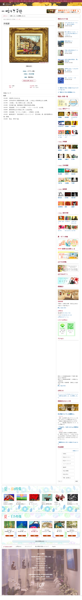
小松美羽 (67, 126)
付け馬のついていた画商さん (66, 414)
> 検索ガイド (75, 450)
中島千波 (60, 183)
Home (4, 19)
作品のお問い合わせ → (29, 80)
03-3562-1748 (42, 563)
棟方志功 (60, 197)
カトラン (60, 230)
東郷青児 (60, 150)
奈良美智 (67, 117)
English (54, 546)
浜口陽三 (67, 197)
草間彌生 (60, 117)
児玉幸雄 (13, 19)
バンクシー (73, 135)
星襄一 (66, 206)
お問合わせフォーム (63, 317)
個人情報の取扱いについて (42, 546)
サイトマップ (28, 546)
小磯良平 (67, 159)
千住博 (72, 183)
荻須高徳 (73, 150)
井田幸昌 (73, 126)
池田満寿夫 (60, 206)
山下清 (72, 159)
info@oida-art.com (67, 315)
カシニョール (68, 230)
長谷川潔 (73, 197)
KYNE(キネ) (60, 126)
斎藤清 (72, 206)
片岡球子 (67, 174)
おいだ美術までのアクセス (41, 570)
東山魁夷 (60, 174)
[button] (8, 4)
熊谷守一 (67, 150)
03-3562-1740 (66, 313)
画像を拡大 (29, 66)
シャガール (67, 221)
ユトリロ (73, 230)
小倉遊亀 (67, 183)
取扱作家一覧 (8, 19)
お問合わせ (18, 546)
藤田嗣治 (60, 159)
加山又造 (73, 174)
